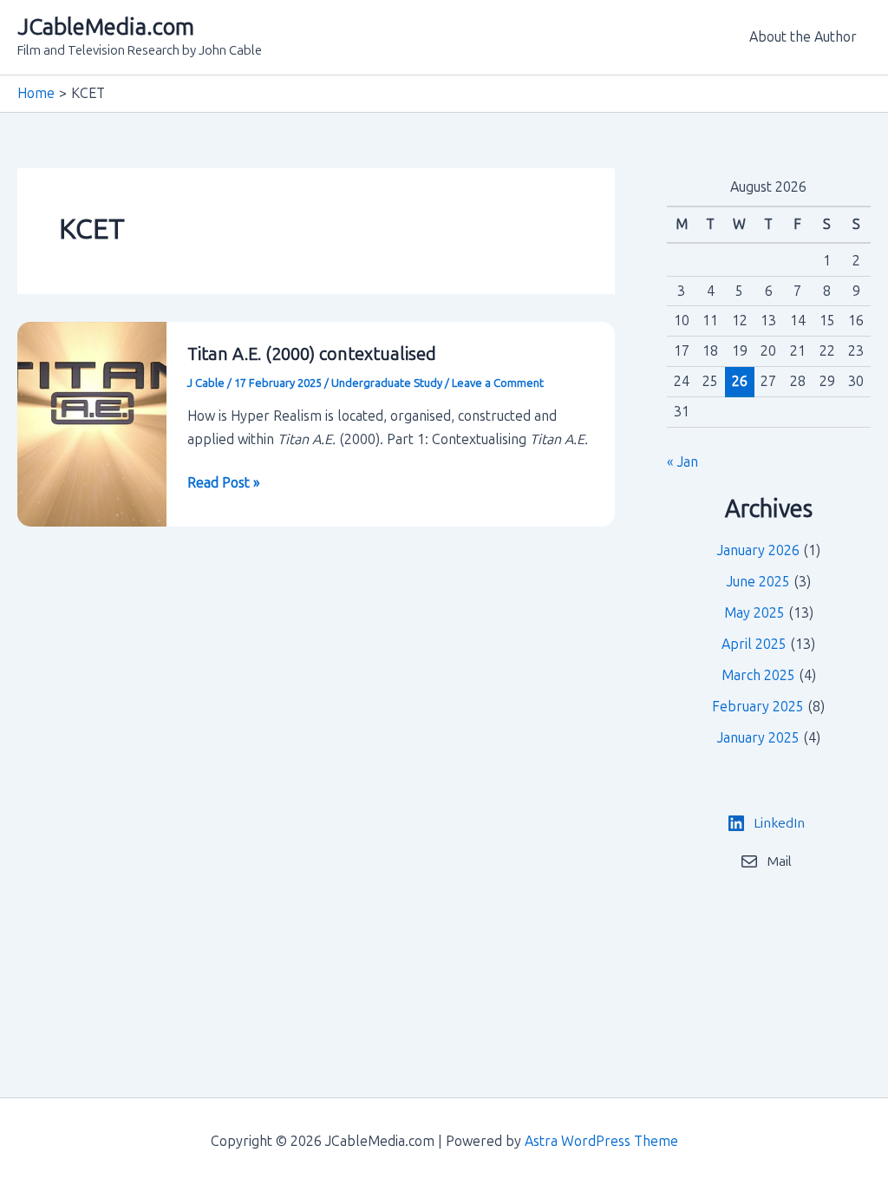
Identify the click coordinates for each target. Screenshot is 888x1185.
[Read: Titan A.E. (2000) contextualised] (91, 423)
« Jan (682, 462)
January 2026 (758, 550)
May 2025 (754, 613)
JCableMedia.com (105, 27)
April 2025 (754, 644)
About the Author (803, 37)
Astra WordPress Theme (601, 1141)
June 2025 (758, 581)
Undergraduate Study (386, 383)
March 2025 (758, 675)
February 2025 (758, 706)
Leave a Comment (498, 383)
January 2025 (758, 738)
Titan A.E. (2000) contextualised (311, 354)
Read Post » (223, 484)
